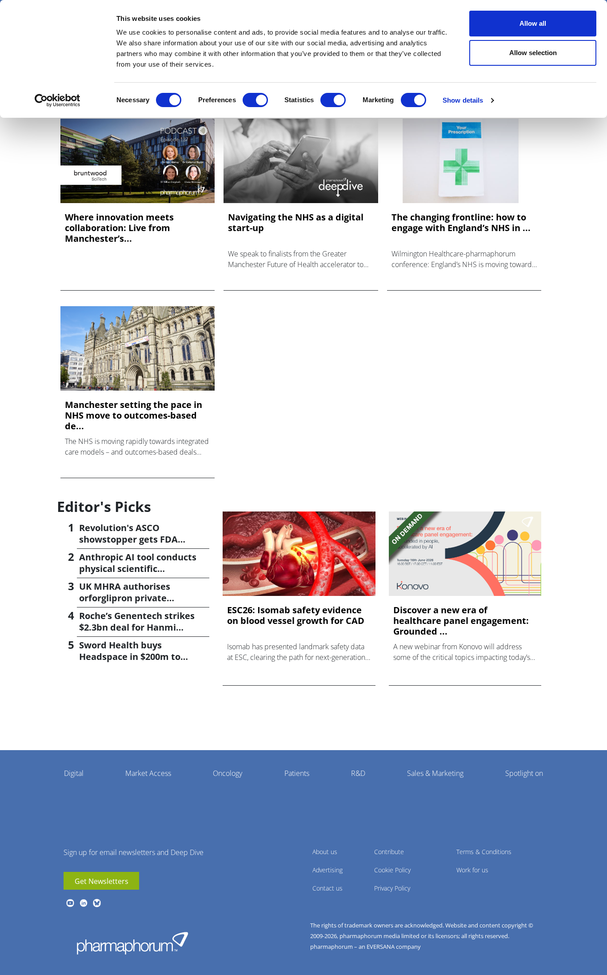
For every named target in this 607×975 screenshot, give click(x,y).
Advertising (327, 870)
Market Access (148, 773)
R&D (358, 773)
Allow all (532, 23)
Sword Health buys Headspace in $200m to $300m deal (129, 656)
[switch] (255, 100)
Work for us (472, 870)
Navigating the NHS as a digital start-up (295, 222)
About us (324, 851)
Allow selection (533, 52)
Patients (296, 773)
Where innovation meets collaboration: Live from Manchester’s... (119, 228)
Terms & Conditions (483, 851)
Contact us (327, 888)
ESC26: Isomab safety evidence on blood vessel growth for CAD (295, 615)
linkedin (83, 903)
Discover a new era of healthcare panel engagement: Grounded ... (461, 621)
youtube (70, 903)
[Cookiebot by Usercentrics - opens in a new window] (57, 100)
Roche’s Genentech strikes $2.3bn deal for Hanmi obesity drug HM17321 (137, 627)
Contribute (389, 851)
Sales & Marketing (435, 773)
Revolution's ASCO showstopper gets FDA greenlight (128, 539)
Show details (463, 100)
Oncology (227, 773)
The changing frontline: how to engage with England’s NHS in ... (461, 222)
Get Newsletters (101, 881)
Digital (74, 773)
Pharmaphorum (132, 943)
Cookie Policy (392, 870)
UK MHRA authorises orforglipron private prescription (124, 597)
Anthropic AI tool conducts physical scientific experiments (137, 568)
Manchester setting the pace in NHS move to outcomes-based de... (133, 416)
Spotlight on (524, 773)
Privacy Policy (392, 888)
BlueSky (96, 903)
